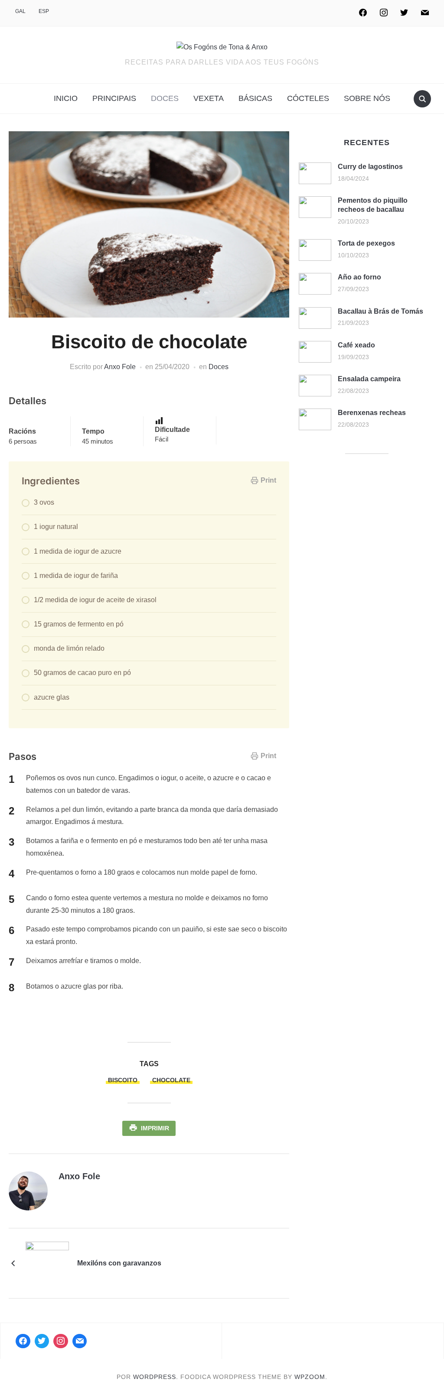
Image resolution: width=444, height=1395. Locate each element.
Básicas (255, 98)
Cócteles (308, 98)
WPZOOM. (310, 1376)
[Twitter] (404, 13)
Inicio (66, 98)
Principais (114, 98)
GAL (20, 11)
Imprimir (155, 1128)
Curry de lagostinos (370, 166)
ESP (44, 11)
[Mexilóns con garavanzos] (47, 1262)
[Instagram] (383, 13)
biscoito (122, 1080)
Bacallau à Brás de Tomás (380, 311)
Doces (165, 98)
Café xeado (356, 345)
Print (268, 480)
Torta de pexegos (366, 243)
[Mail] (79, 1341)
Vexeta (208, 98)
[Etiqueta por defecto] (425, 13)
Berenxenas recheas (372, 412)
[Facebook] (363, 13)
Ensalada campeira (369, 379)
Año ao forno (359, 277)
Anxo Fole (120, 366)
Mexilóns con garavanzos (119, 1263)
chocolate (171, 1080)
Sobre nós (367, 98)
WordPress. (155, 1376)
